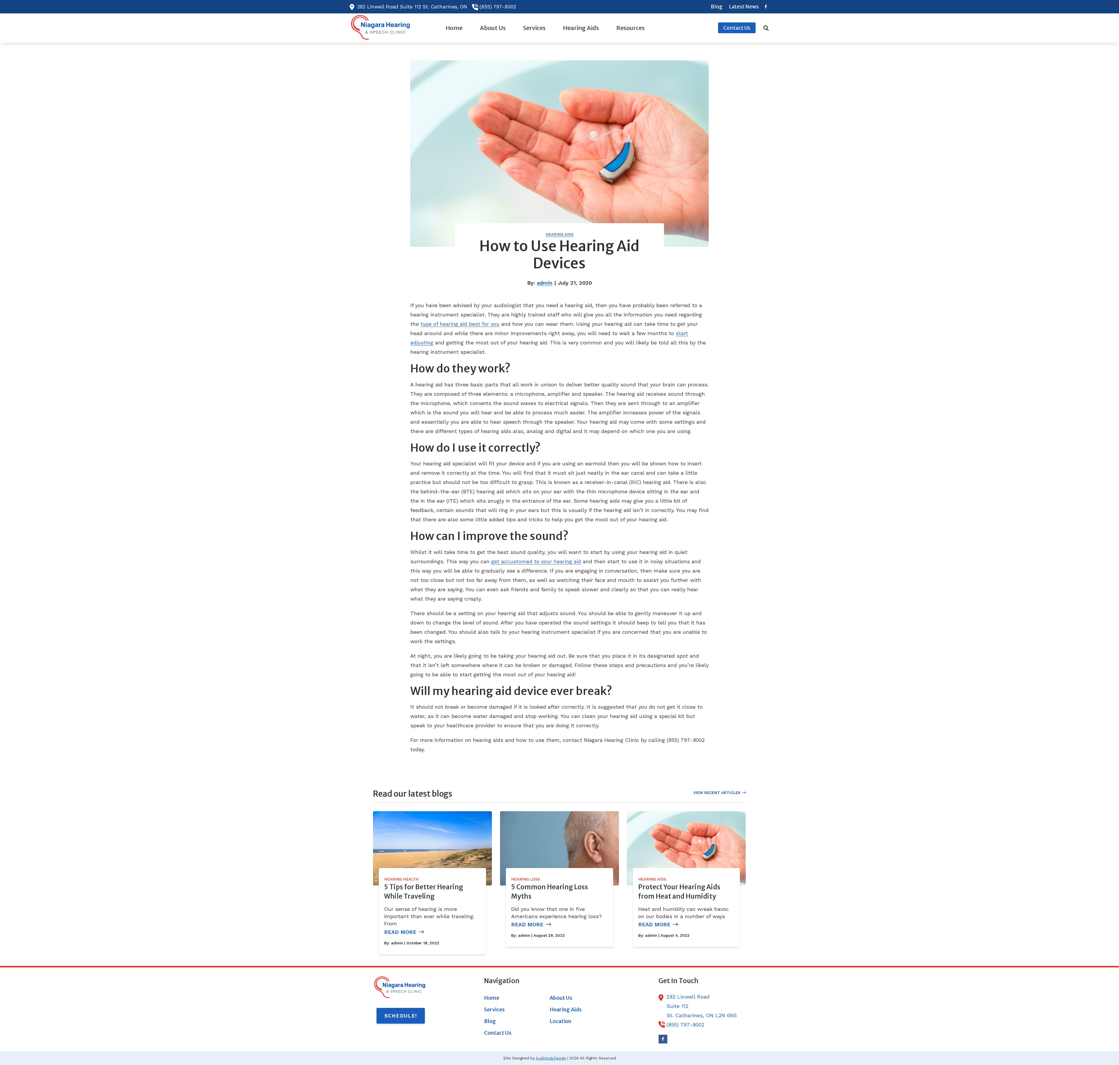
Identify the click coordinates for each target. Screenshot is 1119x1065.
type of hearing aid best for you (459, 324)
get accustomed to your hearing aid (536, 561)
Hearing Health (401, 879)
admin (545, 283)
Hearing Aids (559, 234)
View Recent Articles (716, 793)
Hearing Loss (525, 879)
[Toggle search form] (766, 28)
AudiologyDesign (551, 1058)
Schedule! (400, 1016)
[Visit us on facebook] (765, 6)
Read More (400, 932)
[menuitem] (717, 6)
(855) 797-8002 (498, 7)
